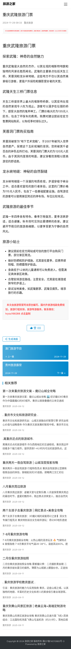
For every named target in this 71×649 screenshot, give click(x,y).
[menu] (65, 4)
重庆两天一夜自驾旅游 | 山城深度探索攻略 (30, 462)
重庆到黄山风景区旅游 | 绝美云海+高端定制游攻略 (34, 608)
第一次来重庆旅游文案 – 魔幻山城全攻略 (29, 391)
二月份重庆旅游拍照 (16, 558)
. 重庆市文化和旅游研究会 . (20, 415)
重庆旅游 (28, 22)
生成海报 (13, 338)
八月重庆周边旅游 (14, 486)
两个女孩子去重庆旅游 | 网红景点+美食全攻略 (33, 510)
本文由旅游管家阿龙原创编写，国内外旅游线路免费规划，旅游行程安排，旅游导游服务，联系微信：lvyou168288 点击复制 (35, 309)
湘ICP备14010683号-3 (53, 641)
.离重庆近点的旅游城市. (18, 439)
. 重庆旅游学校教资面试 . (19, 582)
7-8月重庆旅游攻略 (15, 534)
